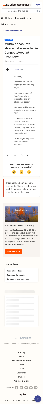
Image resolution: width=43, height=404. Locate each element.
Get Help (5, 18)
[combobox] (21, 10)
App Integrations (21, 381)
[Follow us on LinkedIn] (21, 387)
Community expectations (17, 279)
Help (21, 356)
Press (21, 364)
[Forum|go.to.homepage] (16, 4)
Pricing (21, 352)
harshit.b (17, 69)
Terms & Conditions (11, 344)
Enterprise (21, 373)
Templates (22, 377)
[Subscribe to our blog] (26, 387)
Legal (25, 400)
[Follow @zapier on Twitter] (31, 387)
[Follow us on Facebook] (16, 387)
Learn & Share (22, 18)
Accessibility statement (30, 344)
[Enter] (4, 10)
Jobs (21, 369)
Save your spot (13, 251)
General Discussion (13, 30)
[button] (37, 4)
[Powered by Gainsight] (21, 338)
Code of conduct (14, 271)
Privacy (34, 400)
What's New (7, 24)
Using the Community (16, 275)
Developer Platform (21, 360)
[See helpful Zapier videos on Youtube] (36, 387)
